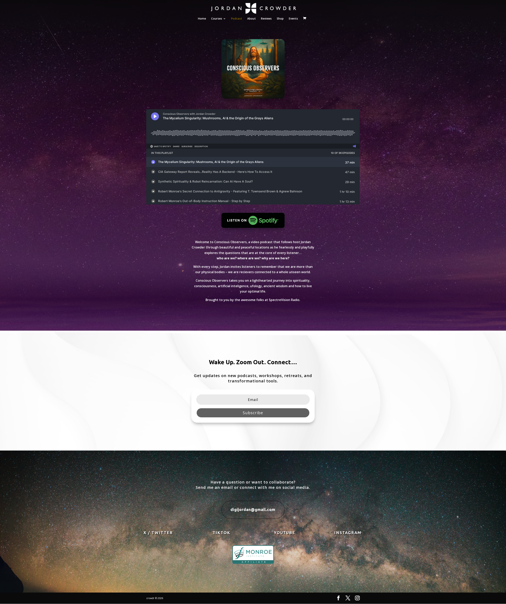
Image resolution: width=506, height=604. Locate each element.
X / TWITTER (158, 532)
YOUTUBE (284, 532)
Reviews (266, 18)
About (251, 18)
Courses (216, 18)
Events (293, 18)
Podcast (236, 18)
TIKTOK (221, 532)
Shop (280, 18)
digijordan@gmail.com (252, 509)
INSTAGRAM (348, 532)
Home (202, 18)
